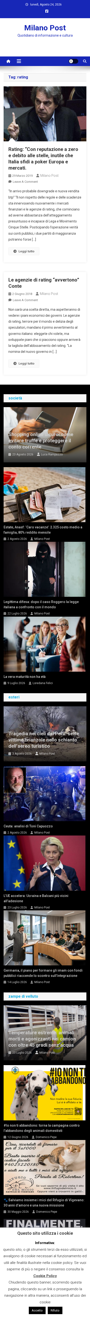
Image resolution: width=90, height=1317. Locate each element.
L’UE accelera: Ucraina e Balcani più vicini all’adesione (36, 898)
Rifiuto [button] (55, 1310)
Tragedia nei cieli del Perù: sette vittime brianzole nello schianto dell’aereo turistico (43, 740)
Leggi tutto (26, 251)
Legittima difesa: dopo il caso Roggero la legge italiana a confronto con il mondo (41, 604)
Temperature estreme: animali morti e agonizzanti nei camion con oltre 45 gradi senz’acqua (42, 1039)
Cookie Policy (45, 1276)
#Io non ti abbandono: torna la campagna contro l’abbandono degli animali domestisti (42, 1128)
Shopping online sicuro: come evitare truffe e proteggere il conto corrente (40, 441)
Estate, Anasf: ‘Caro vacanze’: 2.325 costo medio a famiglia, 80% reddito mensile (43, 529)
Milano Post (45, 27)
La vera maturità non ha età (25, 677)
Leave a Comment (25, 181)
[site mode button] (73, 61)
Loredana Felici (43, 683)
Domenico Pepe (46, 1137)
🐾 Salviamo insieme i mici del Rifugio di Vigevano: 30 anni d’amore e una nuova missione (44, 1202)
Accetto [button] (37, 1310)
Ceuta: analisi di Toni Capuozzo (28, 826)
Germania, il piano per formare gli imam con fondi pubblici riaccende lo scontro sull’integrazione (43, 973)
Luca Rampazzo (52, 454)
